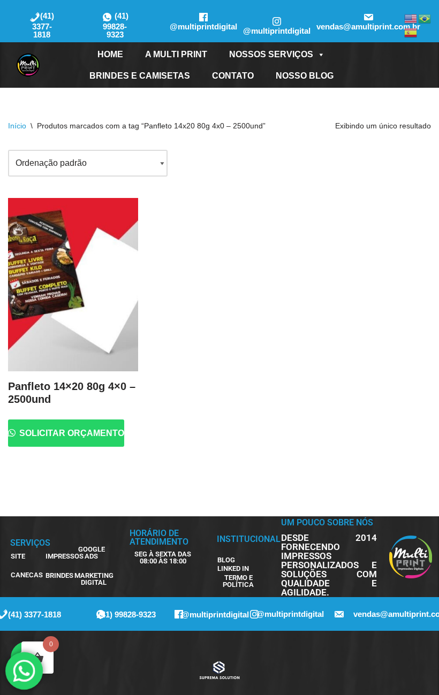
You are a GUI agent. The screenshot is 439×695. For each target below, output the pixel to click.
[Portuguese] (425, 17)
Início (17, 125)
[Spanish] (411, 31)
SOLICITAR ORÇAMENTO (70, 433)
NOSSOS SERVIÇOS (271, 54)
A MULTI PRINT (176, 54)
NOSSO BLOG (305, 75)
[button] (163, 557)
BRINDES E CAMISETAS (139, 75)
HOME (110, 54)
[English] (411, 17)
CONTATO (233, 75)
